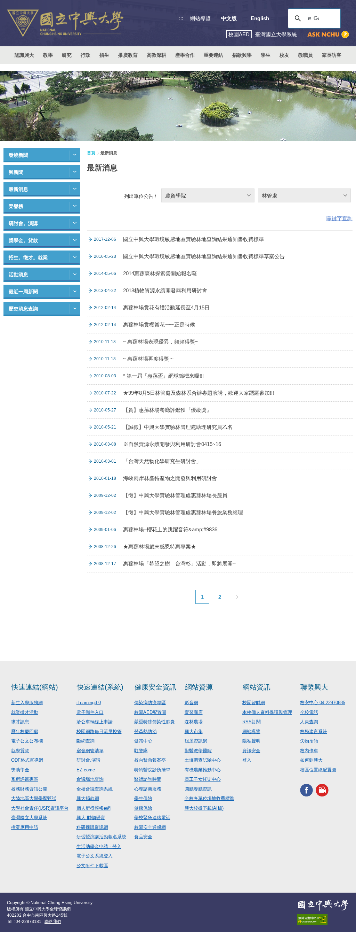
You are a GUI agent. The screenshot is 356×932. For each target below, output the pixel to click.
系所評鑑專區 (24, 779)
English (260, 18)
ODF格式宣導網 (27, 760)
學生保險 (143, 798)
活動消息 (18, 274)
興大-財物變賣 (90, 817)
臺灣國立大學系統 (29, 817)
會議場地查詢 (90, 779)
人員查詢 (309, 721)
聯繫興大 (314, 687)
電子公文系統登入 (94, 855)
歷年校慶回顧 (24, 731)
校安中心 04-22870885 (322, 702)
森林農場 (194, 721)
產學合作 (185, 55)
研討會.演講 (88, 760)
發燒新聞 (18, 155)
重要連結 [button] (213, 55)
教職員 (305, 55)
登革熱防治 (145, 731)
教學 (48, 55)
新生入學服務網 (27, 702)
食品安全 (143, 836)
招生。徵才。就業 (28, 257)
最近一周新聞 (23, 291)
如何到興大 (311, 760)
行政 (85, 55)
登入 (246, 760)
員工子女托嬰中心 (203, 779)
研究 (67, 55)
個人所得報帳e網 (93, 808)
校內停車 (309, 750)
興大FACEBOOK (306, 790)
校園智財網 (253, 702)
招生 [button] (104, 55)
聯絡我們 (52, 921)
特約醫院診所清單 (152, 769)
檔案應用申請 (24, 827)
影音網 (191, 702)
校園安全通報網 (150, 827)
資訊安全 (251, 750)
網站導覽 (200, 18)
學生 (265, 55)
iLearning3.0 (88, 702)
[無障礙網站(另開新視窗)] (323, 919)
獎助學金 (20, 769)
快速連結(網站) (34, 687)
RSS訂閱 (251, 721)
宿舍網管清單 (90, 750)
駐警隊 (141, 750)
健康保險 (143, 808)
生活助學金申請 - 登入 (98, 846)
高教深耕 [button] (156, 55)
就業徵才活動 (24, 712)
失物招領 (309, 741)
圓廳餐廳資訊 (198, 789)
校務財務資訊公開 (29, 789)
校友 (284, 55)
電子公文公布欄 (27, 741)
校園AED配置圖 (150, 712)
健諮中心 (143, 741)
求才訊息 (20, 721)
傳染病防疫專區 (150, 702)
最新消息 (18, 189)
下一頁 (237, 597)
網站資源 (199, 687)
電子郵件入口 (90, 712)
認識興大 (24, 55)
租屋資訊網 (196, 741)
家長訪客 (331, 55)
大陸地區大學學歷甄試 (33, 798)
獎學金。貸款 (23, 240)
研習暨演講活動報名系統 (101, 836)
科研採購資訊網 (92, 827)
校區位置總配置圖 (318, 769)
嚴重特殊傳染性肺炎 (154, 721)
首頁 (91, 153)
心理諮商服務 (147, 789)
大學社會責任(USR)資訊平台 (39, 808)
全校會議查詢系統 (94, 789)
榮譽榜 (16, 206)
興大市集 (194, 731)
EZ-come (85, 769)
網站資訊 (256, 687)
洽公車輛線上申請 (94, 721)
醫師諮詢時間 (147, 779)
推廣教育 (128, 55)
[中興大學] (323, 905)
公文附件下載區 (92, 865)
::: (181, 18)
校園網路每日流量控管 (99, 731)
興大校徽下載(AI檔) (204, 808)
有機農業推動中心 (203, 769)
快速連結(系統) (100, 687)
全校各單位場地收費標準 (209, 798)
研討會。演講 (23, 223)
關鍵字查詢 (339, 218)
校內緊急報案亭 (150, 760)
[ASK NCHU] (328, 35)
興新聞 (16, 172)
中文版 (229, 18)
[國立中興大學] (65, 23)
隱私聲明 (251, 741)
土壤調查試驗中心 (203, 760)
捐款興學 (242, 55)
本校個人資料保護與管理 (267, 712)
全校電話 (309, 712)
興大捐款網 (87, 798)
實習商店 (194, 712)
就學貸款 (20, 750)
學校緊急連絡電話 (152, 817)
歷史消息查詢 (23, 308)
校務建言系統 (313, 731)
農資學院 (175, 196)
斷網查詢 (85, 741)
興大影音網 (322, 790)
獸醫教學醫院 (198, 750)
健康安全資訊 (155, 687)
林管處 (269, 196)
